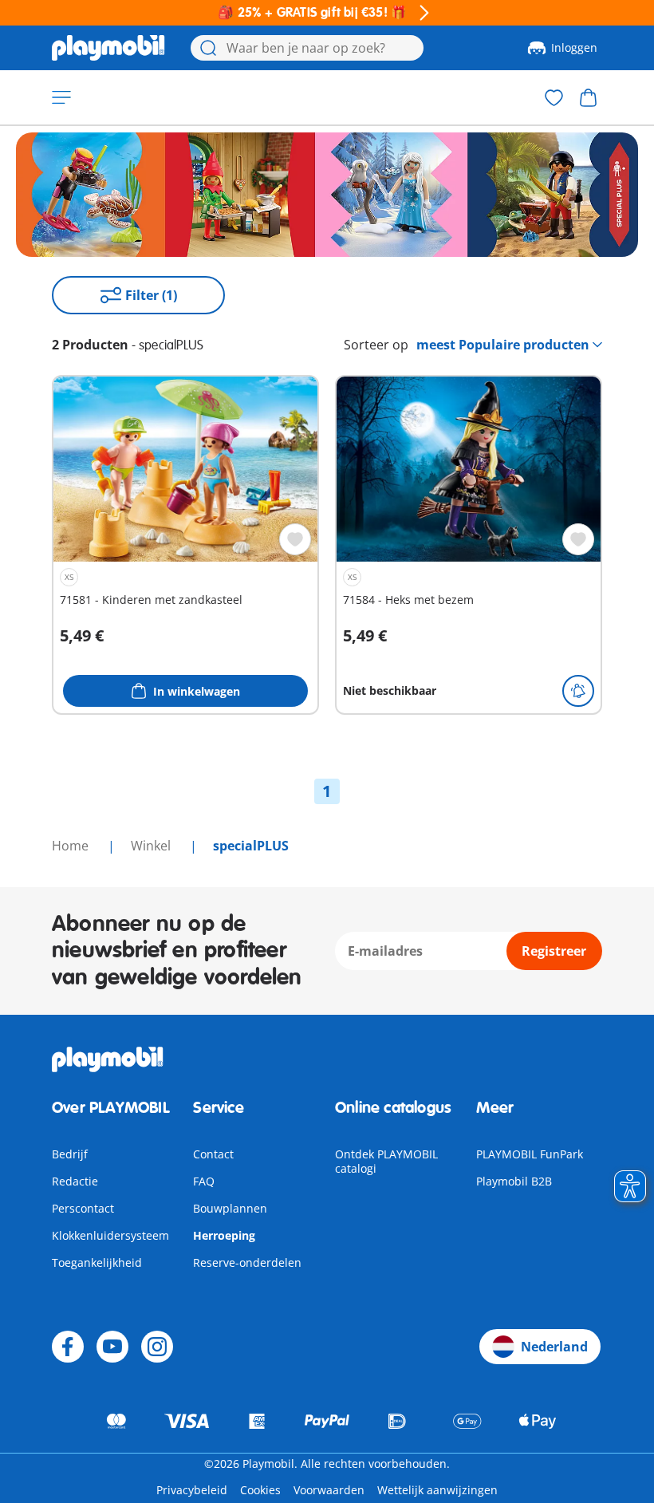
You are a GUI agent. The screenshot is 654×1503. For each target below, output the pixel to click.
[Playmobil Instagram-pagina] (157, 1347)
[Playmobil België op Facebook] (68, 1347)
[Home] (108, 48)
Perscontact (83, 1208)
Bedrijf (70, 1154)
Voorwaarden (329, 1489)
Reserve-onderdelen (247, 1262)
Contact (213, 1154)
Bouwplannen (230, 1208)
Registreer (554, 951)
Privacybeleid (191, 1489)
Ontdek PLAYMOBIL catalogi (386, 1161)
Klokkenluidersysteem (110, 1235)
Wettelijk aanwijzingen (437, 1489)
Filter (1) (151, 295)
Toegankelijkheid (97, 1262)
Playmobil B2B (514, 1181)
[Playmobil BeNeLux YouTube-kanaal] (112, 1347)
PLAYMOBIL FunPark (529, 1154)
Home (72, 845)
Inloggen (574, 47)
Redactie (75, 1181)
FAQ (204, 1181)
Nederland (554, 1346)
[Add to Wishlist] (295, 539)
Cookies (260, 1489)
